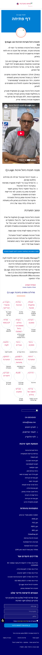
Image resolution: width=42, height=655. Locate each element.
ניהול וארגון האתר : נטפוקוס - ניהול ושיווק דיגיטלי (25, 642)
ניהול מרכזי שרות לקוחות (30, 485)
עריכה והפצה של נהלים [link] (33, 399)
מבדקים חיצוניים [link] (8, 383)
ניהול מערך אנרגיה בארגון (30, 491)
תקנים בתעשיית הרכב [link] (31, 502)
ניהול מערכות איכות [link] (31, 450)
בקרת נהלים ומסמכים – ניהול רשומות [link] (21, 335)
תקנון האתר (35, 638)
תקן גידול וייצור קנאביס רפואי (28, 474)
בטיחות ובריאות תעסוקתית (29, 454)
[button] (5, 4)
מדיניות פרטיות (22, 638)
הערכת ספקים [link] (33, 330)
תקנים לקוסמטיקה (32, 464)
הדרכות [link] (33, 382)
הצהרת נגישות (7, 638)
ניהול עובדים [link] (21, 352)
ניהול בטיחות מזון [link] (32, 471)
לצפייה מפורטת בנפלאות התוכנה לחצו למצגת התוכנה (22, 252)
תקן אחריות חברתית (31, 478)
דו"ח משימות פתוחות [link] (21, 367)
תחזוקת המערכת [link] (8, 367)
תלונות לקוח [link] (8, 352)
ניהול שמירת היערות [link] (31, 495)
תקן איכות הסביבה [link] (32, 460)
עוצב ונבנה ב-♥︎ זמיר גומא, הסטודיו (29, 647)
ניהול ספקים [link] (33, 352)
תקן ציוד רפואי (33, 481)
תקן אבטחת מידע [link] (32, 488)
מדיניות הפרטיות (22, 621)
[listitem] (33, 308)
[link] (24, 4)
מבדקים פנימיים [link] (21, 383)
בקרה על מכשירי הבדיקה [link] (8, 313)
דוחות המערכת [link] (33, 367)
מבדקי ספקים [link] (21, 399)
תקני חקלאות (33, 467)
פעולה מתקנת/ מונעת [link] (33, 313)
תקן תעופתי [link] (34, 457)
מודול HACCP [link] (8, 330)
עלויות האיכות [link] (21, 312)
